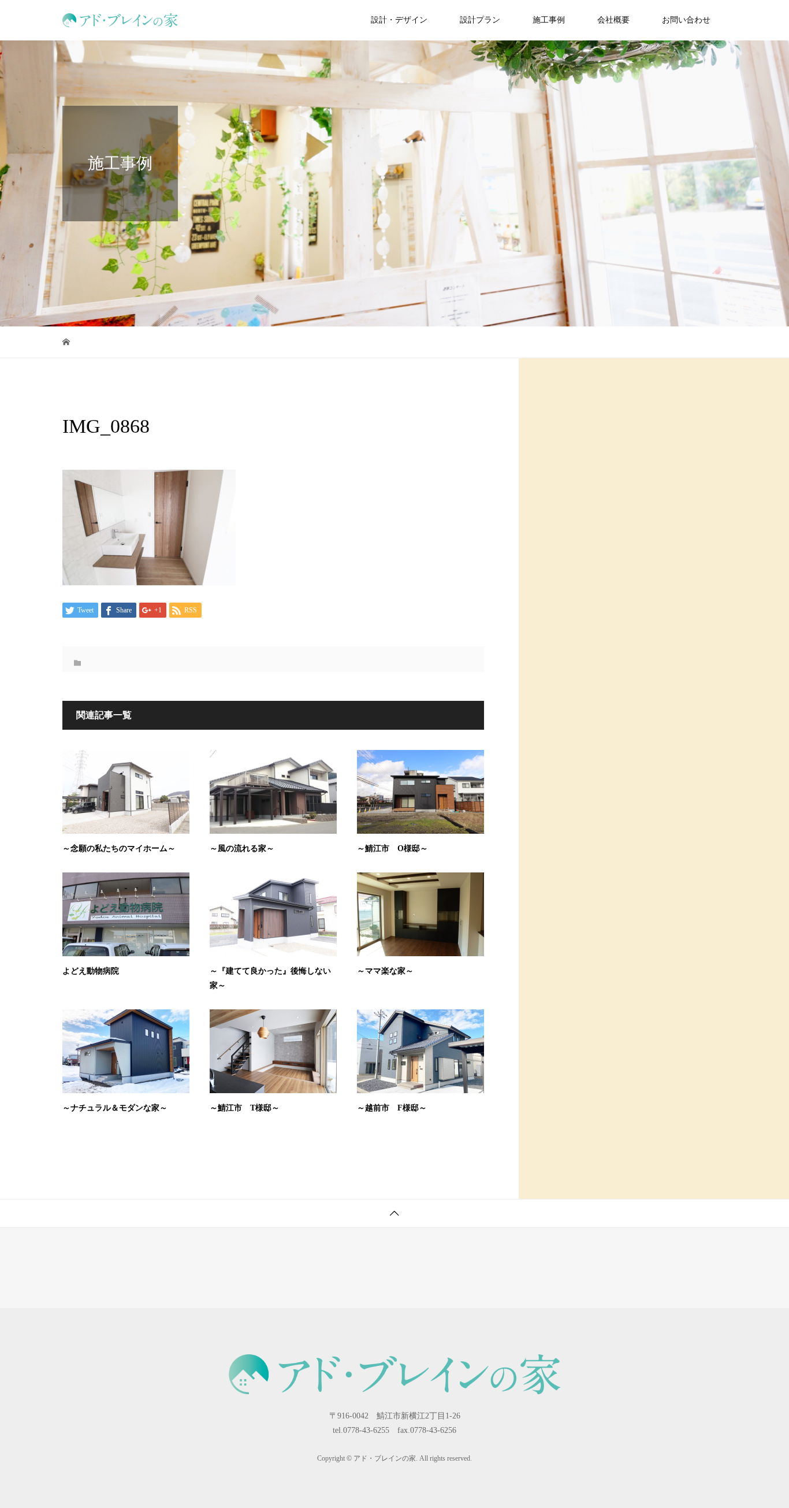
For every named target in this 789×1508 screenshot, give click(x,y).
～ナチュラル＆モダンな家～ (115, 1108)
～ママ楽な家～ (385, 971)
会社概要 (613, 20)
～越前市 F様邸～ (392, 1108)
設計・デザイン (399, 20)
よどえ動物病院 (90, 971)
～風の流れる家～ (242, 848)
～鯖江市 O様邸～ (392, 848)
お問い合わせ (686, 20)
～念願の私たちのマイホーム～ (119, 848)
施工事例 (549, 20)
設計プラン (480, 20)
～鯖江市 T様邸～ (245, 1108)
